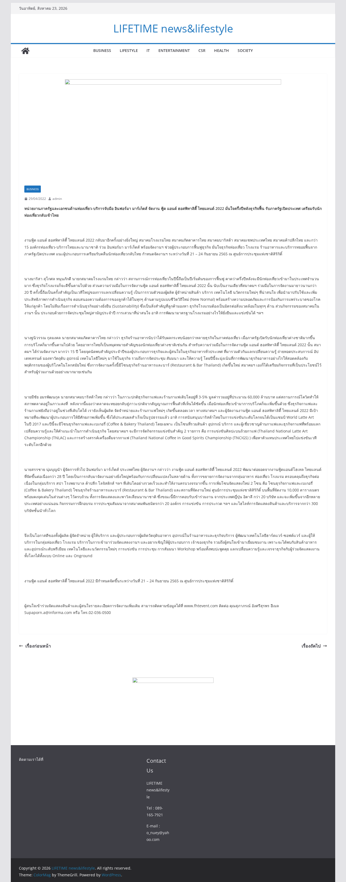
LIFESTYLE (129, 50)
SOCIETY (245, 50)
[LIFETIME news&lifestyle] (25, 50)
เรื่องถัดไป (311, 646)
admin (57, 198)
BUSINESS (102, 50)
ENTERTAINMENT (174, 50)
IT (148, 50)
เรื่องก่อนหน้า (38, 646)
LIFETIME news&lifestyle (173, 28)
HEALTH (221, 50)
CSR (201, 50)
